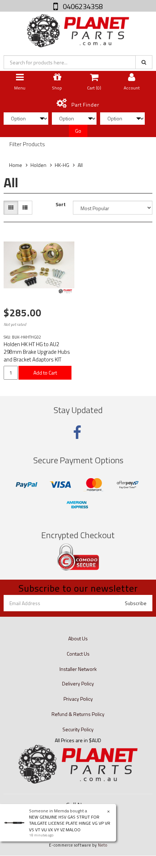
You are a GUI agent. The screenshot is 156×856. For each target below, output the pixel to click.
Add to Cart (45, 372)
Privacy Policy (78, 699)
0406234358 (82, 6)
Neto (102, 845)
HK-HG (62, 165)
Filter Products (27, 144)
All (80, 165)
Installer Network (78, 669)
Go (78, 131)
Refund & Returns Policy (78, 714)
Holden (38, 165)
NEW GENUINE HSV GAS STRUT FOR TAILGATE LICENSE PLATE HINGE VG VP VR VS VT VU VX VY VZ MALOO (69, 823)
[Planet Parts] (78, 30)
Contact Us (78, 653)
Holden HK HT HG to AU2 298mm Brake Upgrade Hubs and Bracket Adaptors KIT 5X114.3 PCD (37, 355)
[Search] (143, 62)
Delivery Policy (78, 683)
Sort (61, 204)
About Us (78, 638)
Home (15, 165)
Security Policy (78, 729)
